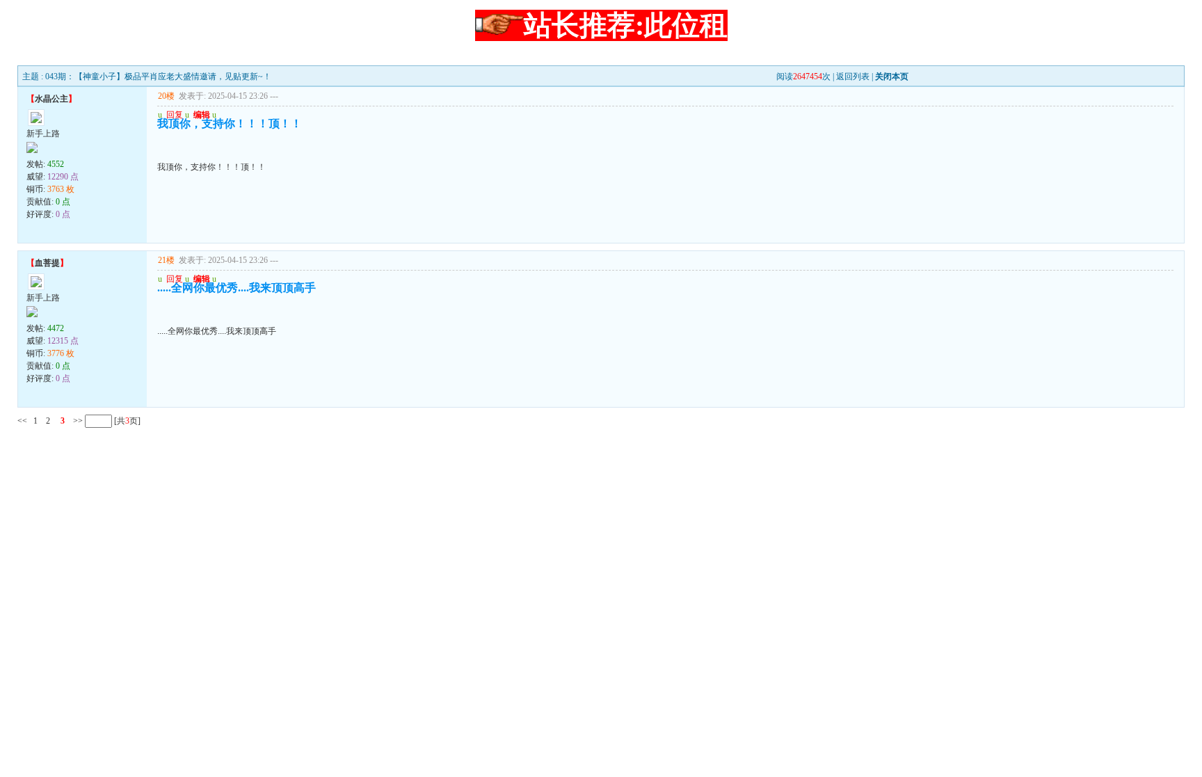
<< (22, 421)
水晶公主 (51, 99)
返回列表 (853, 76)
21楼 (166, 260)
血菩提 (47, 263)
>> (77, 421)
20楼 (166, 96)
